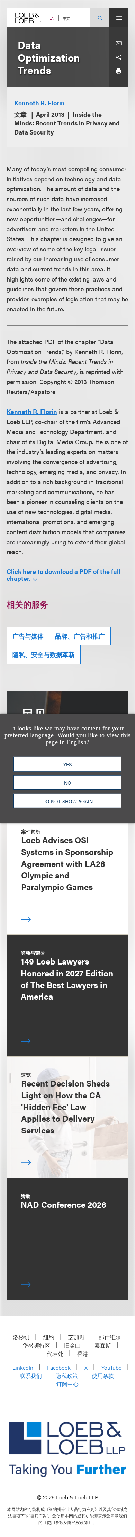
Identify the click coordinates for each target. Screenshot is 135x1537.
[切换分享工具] (118, 57)
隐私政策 (67, 1376)
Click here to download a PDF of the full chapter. (63, 575)
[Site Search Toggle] (99, 17)
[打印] (118, 71)
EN (52, 18)
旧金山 (72, 1345)
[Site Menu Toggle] (118, 17)
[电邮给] (118, 43)
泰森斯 (102, 1345)
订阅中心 (67, 1384)
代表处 (55, 1354)
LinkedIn (22, 1368)
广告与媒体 (28, 636)
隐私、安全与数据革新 (43, 654)
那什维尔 (110, 1337)
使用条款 (103, 1376)
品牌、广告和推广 (80, 636)
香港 (82, 1354)
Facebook (59, 1368)
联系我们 (31, 1376)
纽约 (48, 1337)
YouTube (111, 1368)
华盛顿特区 (36, 1345)
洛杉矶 (21, 1337)
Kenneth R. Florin (39, 102)
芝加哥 (76, 1337)
